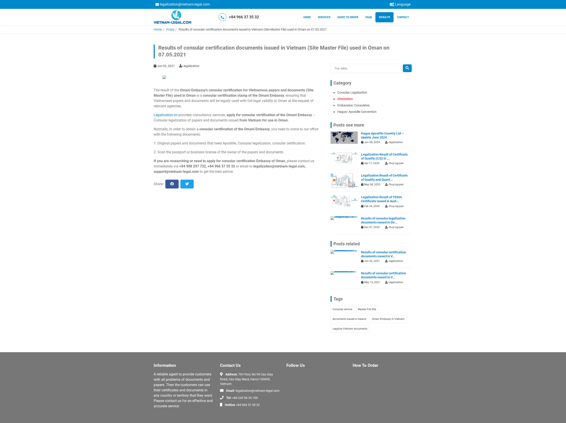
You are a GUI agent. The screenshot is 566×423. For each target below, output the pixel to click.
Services (324, 17)
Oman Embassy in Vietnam (388, 319)
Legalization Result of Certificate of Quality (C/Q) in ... (384, 156)
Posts (170, 29)
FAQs (368, 17)
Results (384, 17)
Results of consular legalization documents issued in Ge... (383, 220)
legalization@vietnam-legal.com (185, 4)
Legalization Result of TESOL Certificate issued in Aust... (381, 199)
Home (307, 17)
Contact (403, 17)
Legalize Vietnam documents (350, 328)
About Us (359, 374)
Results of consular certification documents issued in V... (383, 254)
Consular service (342, 309)
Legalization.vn (166, 115)
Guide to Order (347, 17)
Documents (360, 386)
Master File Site (367, 309)
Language (403, 4)
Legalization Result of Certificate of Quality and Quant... (384, 177)
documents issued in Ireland (349, 319)
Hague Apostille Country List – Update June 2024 (382, 135)
